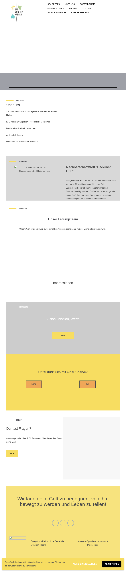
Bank (87, 384)
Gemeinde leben (55, 8)
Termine (73, 8)
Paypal (34, 384)
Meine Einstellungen (85, 564)
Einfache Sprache (56, 13)
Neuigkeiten (53, 4)
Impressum (101, 541)
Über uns (70, 4)
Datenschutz (92, 545)
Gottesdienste (87, 4)
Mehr (63, 335)
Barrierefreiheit (80, 13)
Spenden (91, 541)
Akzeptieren (112, 564)
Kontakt (87, 8)
